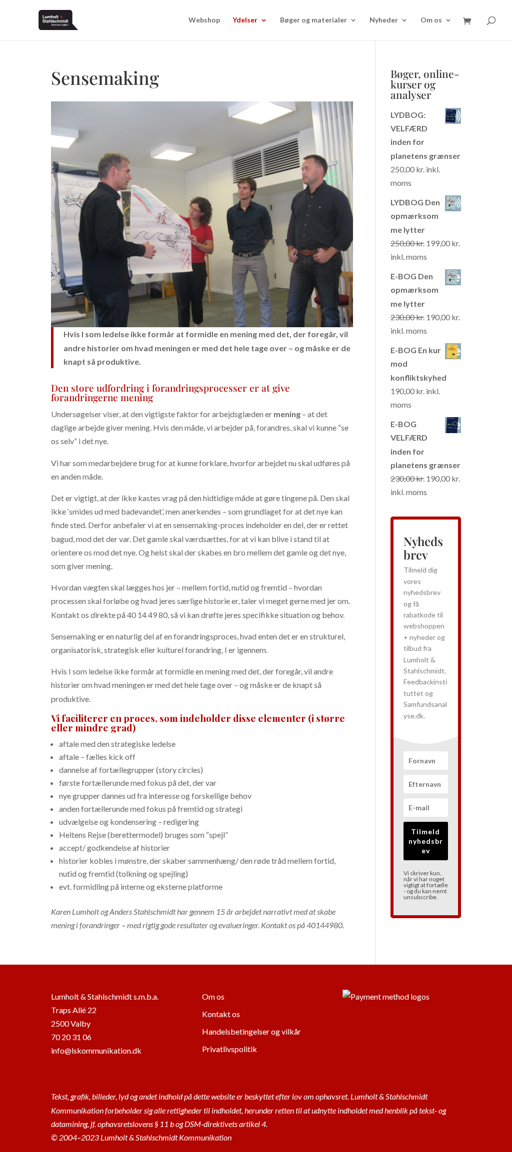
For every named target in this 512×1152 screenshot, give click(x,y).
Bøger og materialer (313, 20)
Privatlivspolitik (229, 1049)
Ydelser (245, 20)
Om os (431, 20)
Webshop (204, 20)
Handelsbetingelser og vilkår (251, 1031)
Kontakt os (221, 1014)
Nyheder (384, 20)
